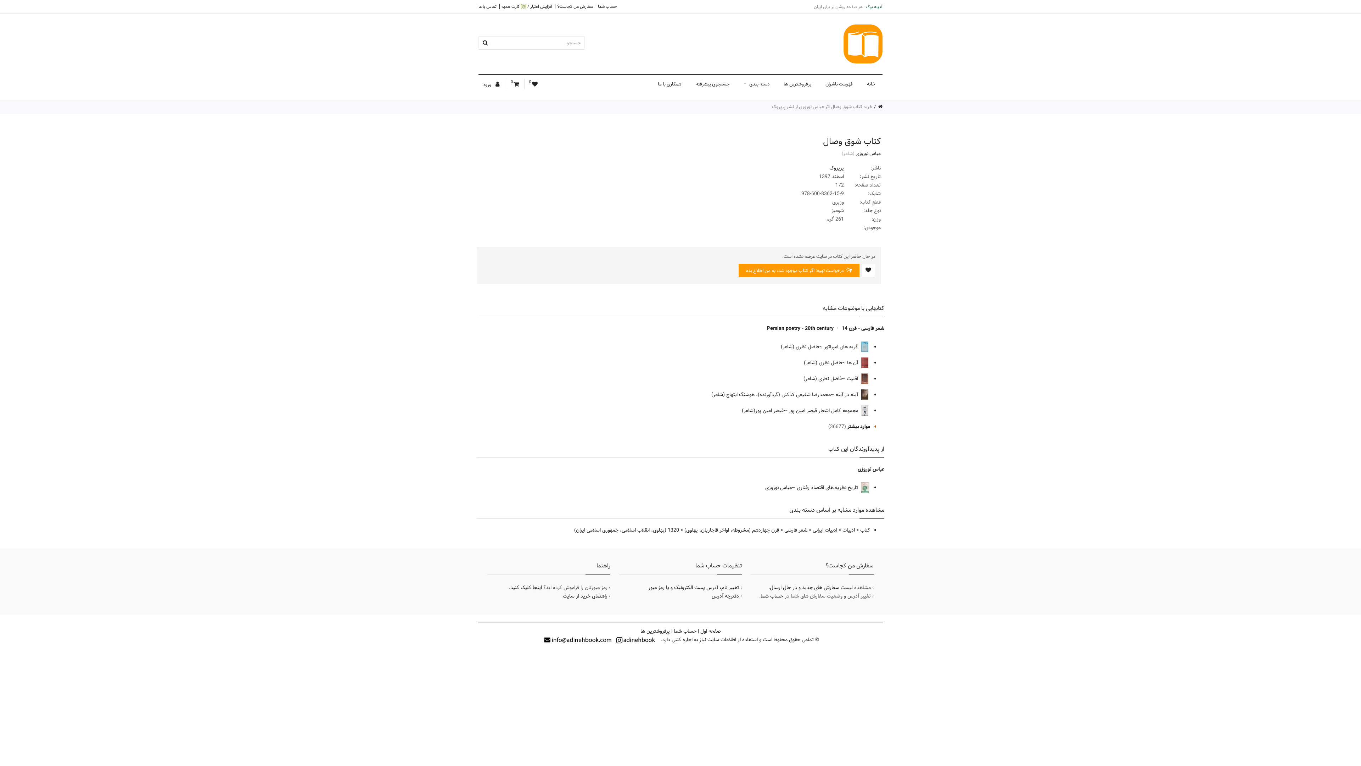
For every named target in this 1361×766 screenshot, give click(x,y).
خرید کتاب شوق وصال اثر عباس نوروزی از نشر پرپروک (822, 107)
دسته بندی (759, 84)
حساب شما (607, 6)
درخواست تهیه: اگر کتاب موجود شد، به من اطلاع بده (795, 270)
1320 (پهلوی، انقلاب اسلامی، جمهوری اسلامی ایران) (626, 530)
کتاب (865, 530)
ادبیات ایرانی (825, 530)
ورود (487, 85)
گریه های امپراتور (841, 347)
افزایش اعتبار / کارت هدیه (527, 6)
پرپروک (836, 168)
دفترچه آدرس (725, 596)
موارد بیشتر (858, 426)
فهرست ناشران (839, 84)
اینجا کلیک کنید (526, 587)
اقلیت (853, 378)
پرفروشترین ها (797, 84)
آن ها (853, 363)
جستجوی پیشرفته (713, 84)
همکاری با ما (670, 84)
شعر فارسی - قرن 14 (863, 328)
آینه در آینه (847, 394)
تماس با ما (487, 6)
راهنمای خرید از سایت (585, 596)
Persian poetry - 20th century (800, 328)
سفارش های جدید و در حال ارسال (804, 587)
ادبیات (848, 530)
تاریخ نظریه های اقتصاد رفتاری (828, 487)
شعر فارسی (795, 530)
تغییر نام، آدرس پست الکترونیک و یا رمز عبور (693, 587)
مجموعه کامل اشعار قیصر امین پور (824, 410)
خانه (871, 84)
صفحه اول (710, 631)
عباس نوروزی (868, 153)
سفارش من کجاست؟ (575, 6)
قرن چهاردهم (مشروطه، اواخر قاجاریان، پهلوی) (731, 530)
